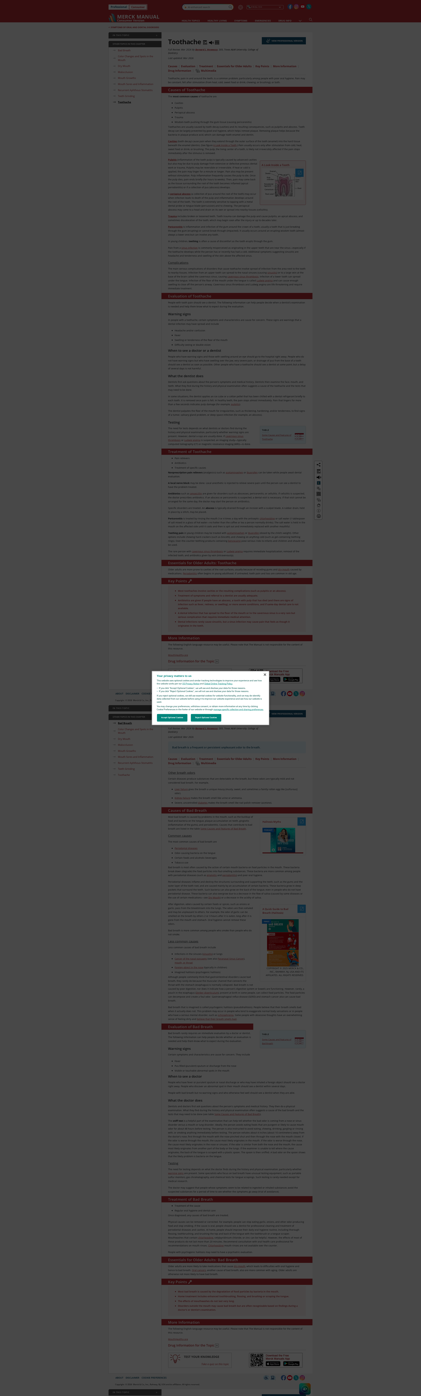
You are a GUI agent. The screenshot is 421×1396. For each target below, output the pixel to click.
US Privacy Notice (190, 684)
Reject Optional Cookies (206, 718)
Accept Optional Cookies (172, 718)
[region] (210, 698)
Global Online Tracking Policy (218, 684)
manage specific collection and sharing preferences (238, 710)
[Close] (265, 674)
